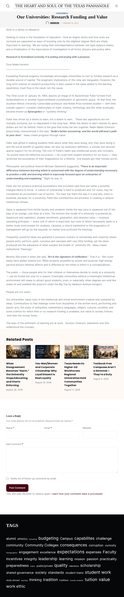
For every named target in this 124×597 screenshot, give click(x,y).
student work (98, 572)
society (41, 572)
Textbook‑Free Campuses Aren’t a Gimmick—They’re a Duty (104, 369)
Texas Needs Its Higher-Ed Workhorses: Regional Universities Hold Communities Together (75, 374)
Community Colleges (42, 545)
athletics (22, 538)
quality (61, 565)
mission (79, 559)
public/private (45, 565)
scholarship (90, 565)
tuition (91, 579)
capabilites (84, 538)
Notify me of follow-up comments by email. (34, 478)
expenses (93, 552)
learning (66, 559)
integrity (30, 559)
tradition (50, 579)
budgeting (48, 538)
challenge (104, 538)
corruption (96, 545)
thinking (35, 580)
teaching (24, 580)
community (14, 545)
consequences (73, 545)
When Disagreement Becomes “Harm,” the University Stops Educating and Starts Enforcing (17, 374)
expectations (70, 551)
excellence (48, 552)
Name (10, 427)
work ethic (15, 586)
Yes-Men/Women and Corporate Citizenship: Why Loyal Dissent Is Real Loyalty (46, 371)
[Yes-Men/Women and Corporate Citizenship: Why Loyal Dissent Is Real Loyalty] (47, 352)
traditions (64, 580)
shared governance (20, 572)
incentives (14, 559)
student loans (74, 572)
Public (32, 566)
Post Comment (17, 487)
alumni (11, 538)
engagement (29, 552)
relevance (74, 566)
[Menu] (116, 6)
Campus (66, 538)
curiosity (110, 545)
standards (56, 572)
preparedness (17, 565)
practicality (108, 559)
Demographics (11, 553)
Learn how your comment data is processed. (77, 493)
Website (87, 427)
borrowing (33, 539)
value (104, 579)
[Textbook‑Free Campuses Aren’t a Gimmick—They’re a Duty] (105, 352)
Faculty (109, 552)
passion (92, 559)
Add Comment (14, 444)
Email (48, 427)
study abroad (13, 580)
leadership (47, 558)
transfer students (76, 580)
